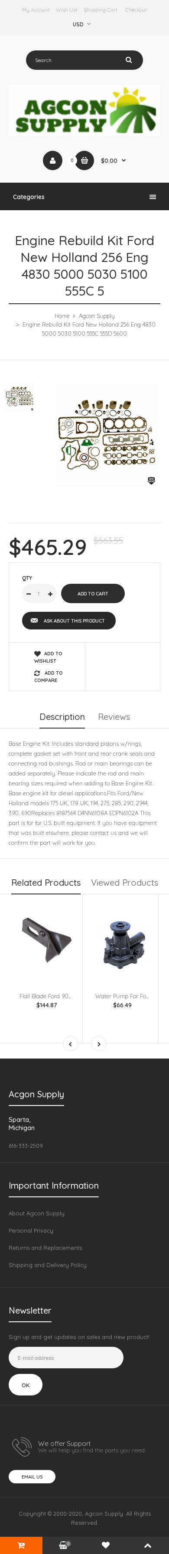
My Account (36, 9)
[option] (106, 435)
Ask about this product (74, 621)
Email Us (32, 1477)
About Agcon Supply (37, 1213)
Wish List (67, 9)
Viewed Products (124, 882)
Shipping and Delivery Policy (48, 1264)
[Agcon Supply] (84, 133)
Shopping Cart (100, 9)
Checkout (136, 9)
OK (25, 1385)
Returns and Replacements (45, 1247)
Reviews (114, 716)
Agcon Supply (97, 315)
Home (62, 315)
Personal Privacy (31, 1230)
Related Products (46, 882)
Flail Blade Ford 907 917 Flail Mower (66, 996)
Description (62, 716)
